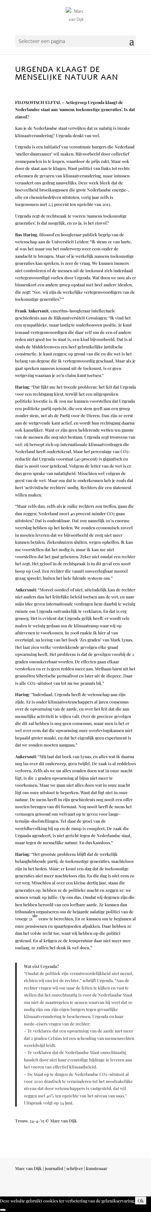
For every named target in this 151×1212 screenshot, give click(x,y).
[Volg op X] (116, 1188)
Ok (141, 1201)
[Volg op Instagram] (102, 1188)
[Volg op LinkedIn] (130, 1188)
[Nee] (3, 1210)
